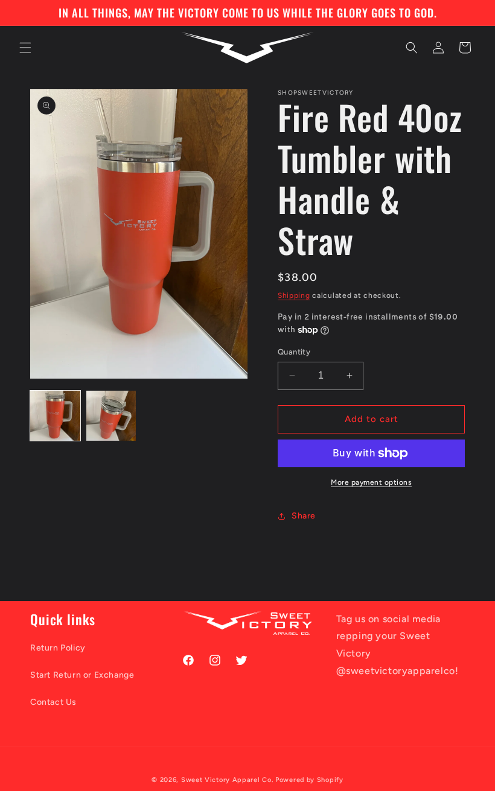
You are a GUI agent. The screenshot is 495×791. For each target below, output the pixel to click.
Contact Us (53, 702)
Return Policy (58, 648)
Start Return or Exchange (82, 675)
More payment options (371, 482)
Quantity (294, 351)
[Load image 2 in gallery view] (111, 416)
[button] (25, 47)
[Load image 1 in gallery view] (55, 416)
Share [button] (304, 516)
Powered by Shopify (309, 780)
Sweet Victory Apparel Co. (227, 780)
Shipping (294, 295)
